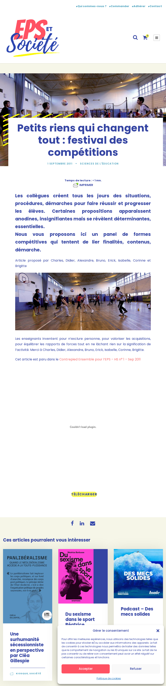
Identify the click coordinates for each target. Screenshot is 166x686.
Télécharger (84, 494)
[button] (158, 631)
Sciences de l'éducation (99, 163)
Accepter (86, 669)
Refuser (136, 669)
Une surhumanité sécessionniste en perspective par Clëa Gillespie (27, 647)
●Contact (155, 6)
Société (35, 673)
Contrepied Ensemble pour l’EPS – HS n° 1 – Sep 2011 (100, 359)
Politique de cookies (109, 678)
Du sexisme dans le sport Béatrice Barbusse (80, 622)
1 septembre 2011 (59, 163)
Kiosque (22, 673)
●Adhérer (139, 6)
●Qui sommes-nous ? (91, 6)
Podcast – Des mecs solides (137, 611)
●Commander (119, 6)
